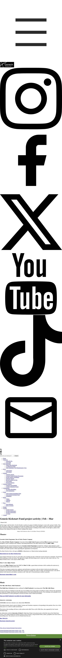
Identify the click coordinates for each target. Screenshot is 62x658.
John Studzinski (7, 463)
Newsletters (9, 472)
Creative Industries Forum (12, 486)
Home (4, 458)
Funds (4, 492)
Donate (5, 507)
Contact (5, 515)
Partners (5, 473)
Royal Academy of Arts (11, 480)
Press (4, 503)
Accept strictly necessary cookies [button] (50, 650)
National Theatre (10, 478)
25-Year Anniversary (11, 511)
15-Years (8, 513)
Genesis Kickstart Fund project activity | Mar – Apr (12, 632)
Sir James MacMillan (11, 489)
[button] (21, 656)
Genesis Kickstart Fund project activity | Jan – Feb (12, 630)
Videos (7, 499)
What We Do (9, 461)
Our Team (8, 462)
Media (4, 497)
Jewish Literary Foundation (12, 477)
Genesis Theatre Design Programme (14, 476)
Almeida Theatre (10, 474)
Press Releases (9, 504)
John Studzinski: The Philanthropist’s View (16, 468)
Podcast (8, 501)
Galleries (8, 500)
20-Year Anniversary (11, 512)
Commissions (6, 488)
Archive (5, 508)
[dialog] (31, 648)
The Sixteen (9, 481)
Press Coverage (9, 505)
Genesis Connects (7, 484)
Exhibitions (8, 496)
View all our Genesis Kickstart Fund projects (10, 628)
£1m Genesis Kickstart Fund (13, 495)
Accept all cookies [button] (50, 646)
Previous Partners (10, 482)
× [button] (60, 639)
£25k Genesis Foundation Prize (13, 493)
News (4, 469)
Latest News (9, 470)
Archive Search (9, 509)
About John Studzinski (11, 465)
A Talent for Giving (10, 466)
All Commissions (10, 490)
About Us (5, 459)
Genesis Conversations (11, 485)
